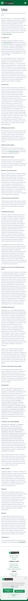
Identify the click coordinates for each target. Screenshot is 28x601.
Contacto (14, 559)
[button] (25, 3)
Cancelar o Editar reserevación (14, 569)
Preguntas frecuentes (14, 565)
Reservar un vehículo (14, 555)
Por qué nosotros (14, 557)
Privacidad (16, 586)
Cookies (12, 586)
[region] (14, 588)
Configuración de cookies (13, 595)
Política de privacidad (13, 151)
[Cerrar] (25, 578)
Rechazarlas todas (19, 591)
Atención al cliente (14, 564)
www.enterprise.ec (7, 42)
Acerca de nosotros (14, 574)
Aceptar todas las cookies (8, 590)
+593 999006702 (22, 542)
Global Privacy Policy (7, 34)
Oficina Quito (14, 575)
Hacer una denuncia (14, 567)
